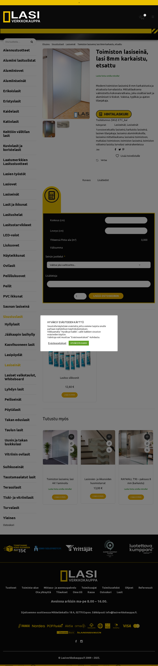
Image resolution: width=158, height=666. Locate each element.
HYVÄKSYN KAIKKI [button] (79, 343)
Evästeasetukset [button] (57, 343)
